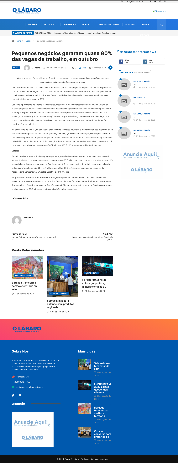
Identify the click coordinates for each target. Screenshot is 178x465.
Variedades (70, 24)
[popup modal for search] (161, 24)
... (135, 84)
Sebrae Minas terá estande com (102, 366)
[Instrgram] (160, 1)
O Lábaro (33, 24)
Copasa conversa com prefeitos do (102, 434)
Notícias (49, 24)
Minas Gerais (91, 273)
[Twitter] (155, 1)
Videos (85, 24)
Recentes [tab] (126, 72)
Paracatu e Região (23, 276)
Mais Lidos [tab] (142, 72)
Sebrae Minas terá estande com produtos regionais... (60, 304)
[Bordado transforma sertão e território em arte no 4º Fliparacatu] (84, 408)
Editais (145, 24)
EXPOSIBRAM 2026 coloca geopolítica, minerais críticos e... (94, 283)
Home (18, 41)
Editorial (130, 24)
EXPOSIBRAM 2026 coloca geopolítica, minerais (102, 388)
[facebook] (150, 1)
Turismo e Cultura (109, 24)
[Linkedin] (165, 1)
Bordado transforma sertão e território (100, 411)
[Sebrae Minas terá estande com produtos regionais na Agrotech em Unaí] (84, 364)
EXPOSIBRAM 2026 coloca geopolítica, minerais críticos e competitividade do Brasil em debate (76, 33)
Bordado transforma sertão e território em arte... (25, 286)
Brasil (28, 41)
